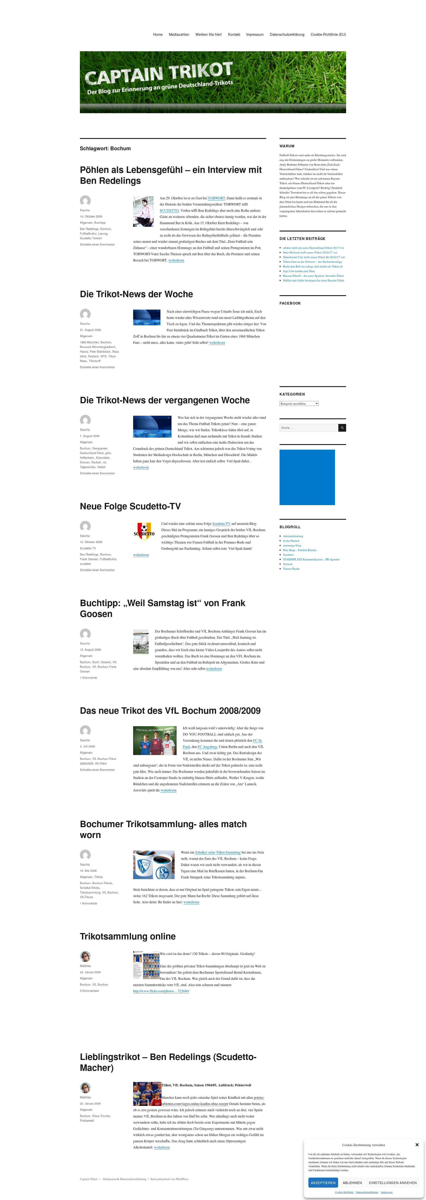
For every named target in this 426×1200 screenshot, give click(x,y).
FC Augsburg (207, 746)
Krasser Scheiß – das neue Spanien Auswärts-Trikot (313, 276)
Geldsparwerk (111, 1179)
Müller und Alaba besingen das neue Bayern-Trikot (313, 280)
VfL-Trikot (101, 763)
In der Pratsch (291, 541)
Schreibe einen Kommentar (97, 244)
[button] (417, 1145)
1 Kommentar (88, 677)
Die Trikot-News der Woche (136, 293)
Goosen (106, 662)
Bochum (105, 229)
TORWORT (216, 198)
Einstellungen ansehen (393, 1182)
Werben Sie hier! (208, 34)
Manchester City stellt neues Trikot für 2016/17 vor (314, 257)
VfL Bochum (110, 892)
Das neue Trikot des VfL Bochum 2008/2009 (170, 710)
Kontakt (234, 34)
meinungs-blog (292, 545)
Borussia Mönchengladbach (97, 347)
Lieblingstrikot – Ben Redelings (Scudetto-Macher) (168, 1061)
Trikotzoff (95, 361)
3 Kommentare (89, 990)
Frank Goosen (89, 559)
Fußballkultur (88, 233)
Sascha (85, 210)
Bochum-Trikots (102, 883)
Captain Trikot (88, 1179)
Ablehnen (352, 1182)
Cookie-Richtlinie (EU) (328, 34)
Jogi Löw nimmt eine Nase (299, 271)
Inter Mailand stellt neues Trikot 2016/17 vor (310, 252)
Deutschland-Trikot (92, 453)
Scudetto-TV (222, 523)
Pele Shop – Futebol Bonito (299, 550)
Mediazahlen (179, 34)
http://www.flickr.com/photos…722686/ (161, 990)
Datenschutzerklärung (367, 1192)
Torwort (287, 564)
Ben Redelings (89, 229)
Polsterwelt (87, 1120)
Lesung (102, 233)
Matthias (85, 966)
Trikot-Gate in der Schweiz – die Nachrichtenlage (312, 262)
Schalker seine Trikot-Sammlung (218, 852)
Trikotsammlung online (128, 935)
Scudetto (288, 555)
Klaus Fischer (101, 1116)
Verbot (101, 467)
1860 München (89, 342)
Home (158, 34)
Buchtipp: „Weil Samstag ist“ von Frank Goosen (162, 608)
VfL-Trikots (86, 897)
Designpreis (99, 448)
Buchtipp (100, 222)
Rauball (96, 462)
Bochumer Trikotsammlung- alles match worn (163, 829)
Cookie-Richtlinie (344, 1192)
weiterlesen (176, 260)
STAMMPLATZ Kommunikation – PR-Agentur (311, 559)
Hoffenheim (87, 457)
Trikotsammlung (90, 892)
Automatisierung (293, 536)
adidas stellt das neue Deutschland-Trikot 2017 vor (313, 248)
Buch (95, 662)
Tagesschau (87, 467)
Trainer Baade (291, 569)
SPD (103, 356)
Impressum (386, 1192)
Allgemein (86, 222)
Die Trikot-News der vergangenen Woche (165, 399)
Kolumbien (103, 457)
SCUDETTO (169, 210)
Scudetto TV (88, 548)
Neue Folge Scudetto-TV (130, 505)
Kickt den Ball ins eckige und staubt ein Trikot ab (313, 266)
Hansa (84, 351)
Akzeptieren (323, 1182)
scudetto (85, 563)
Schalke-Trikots (90, 888)
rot (104, 462)
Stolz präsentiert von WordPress (169, 1179)
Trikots (98, 877)
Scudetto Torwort (91, 238)
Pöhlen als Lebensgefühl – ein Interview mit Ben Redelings (171, 174)
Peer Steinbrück (100, 351)
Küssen (85, 462)
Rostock (93, 356)
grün (108, 453)
